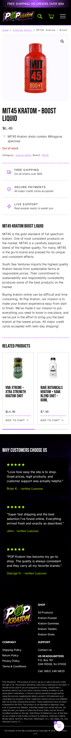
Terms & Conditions (14, 666)
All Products (45, 612)
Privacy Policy (11, 660)
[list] (35, 388)
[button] (62, 41)
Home (5, 30)
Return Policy (10, 655)
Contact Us (45, 649)
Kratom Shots (22, 30)
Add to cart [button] (15, 420)
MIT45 (45, 155)
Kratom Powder (47, 618)
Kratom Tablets (47, 628)
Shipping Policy (11, 649)
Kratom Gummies (48, 623)
